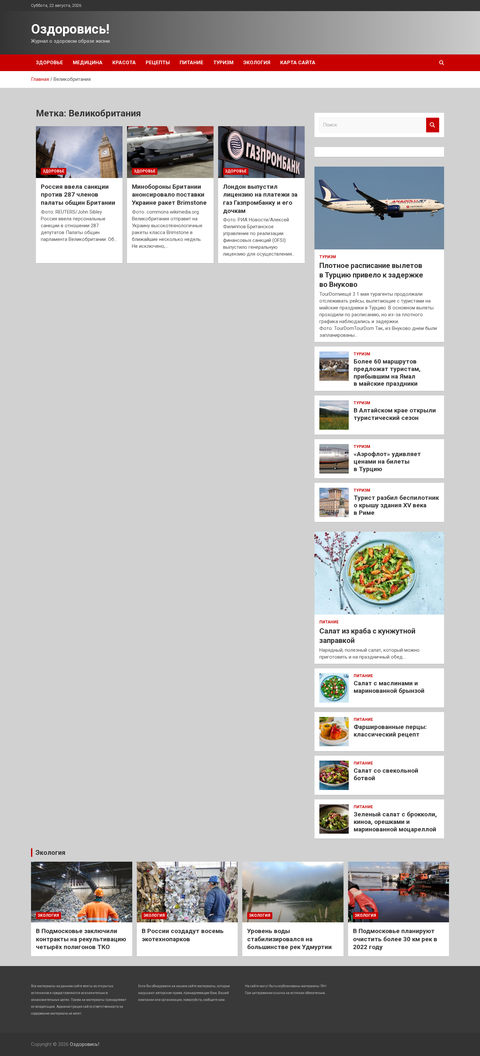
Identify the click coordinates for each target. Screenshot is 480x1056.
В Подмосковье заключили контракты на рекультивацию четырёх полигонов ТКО (81, 939)
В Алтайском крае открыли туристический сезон (395, 414)
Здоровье (49, 63)
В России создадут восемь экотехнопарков (183, 935)
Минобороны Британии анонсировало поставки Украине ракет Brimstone (169, 194)
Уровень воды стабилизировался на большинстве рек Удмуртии (289, 939)
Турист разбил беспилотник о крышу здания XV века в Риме (396, 505)
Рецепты (158, 63)
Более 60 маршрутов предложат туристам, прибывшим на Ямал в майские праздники (387, 372)
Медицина (88, 63)
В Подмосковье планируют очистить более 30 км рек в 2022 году (395, 939)
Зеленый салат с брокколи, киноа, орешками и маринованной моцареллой (395, 822)
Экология (256, 63)
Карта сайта (297, 63)
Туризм (223, 63)
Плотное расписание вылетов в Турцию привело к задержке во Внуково (371, 274)
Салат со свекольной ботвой (386, 774)
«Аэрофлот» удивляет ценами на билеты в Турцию (387, 461)
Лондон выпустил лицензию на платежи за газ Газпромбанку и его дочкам (260, 199)
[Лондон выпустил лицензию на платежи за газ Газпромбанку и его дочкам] (261, 152)
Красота (124, 63)
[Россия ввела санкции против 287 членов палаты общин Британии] (79, 152)
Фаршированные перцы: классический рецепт (390, 730)
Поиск (432, 125)
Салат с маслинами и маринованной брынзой (389, 686)
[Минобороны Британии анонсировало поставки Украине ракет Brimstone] (170, 152)
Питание (191, 63)
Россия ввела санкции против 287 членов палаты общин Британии (78, 194)
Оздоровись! (70, 29)
